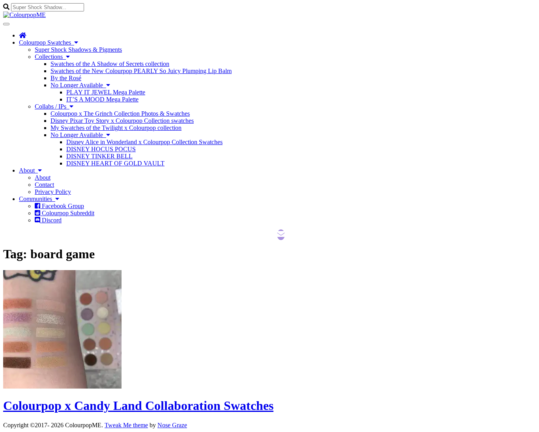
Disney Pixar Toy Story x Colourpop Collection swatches (122, 120)
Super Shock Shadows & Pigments (78, 49)
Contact (44, 184)
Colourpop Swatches (46, 42)
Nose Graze (172, 425)
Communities (37, 198)
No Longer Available (78, 85)
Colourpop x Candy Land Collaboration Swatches (138, 405)
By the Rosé (66, 78)
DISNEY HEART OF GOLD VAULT (115, 163)
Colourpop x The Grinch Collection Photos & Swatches (120, 113)
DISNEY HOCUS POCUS (101, 149)
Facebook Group (62, 206)
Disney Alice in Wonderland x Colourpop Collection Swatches (144, 142)
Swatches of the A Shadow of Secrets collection (110, 63)
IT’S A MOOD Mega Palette (102, 99)
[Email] (281, 234)
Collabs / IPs (52, 106)
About (28, 170)
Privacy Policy (53, 191)
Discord (51, 220)
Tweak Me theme (126, 425)
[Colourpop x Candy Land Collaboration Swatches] (62, 386)
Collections (50, 56)
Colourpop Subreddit (67, 213)
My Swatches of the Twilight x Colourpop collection (116, 127)
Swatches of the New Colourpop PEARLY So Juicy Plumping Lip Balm (141, 71)
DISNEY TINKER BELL (99, 156)
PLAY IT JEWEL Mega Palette (105, 92)
